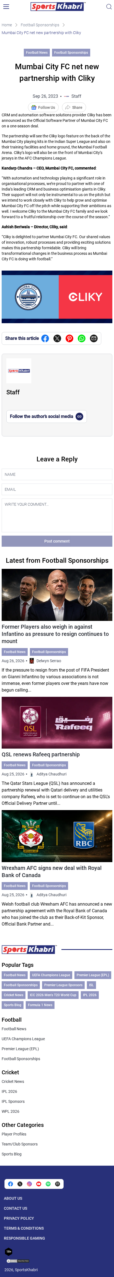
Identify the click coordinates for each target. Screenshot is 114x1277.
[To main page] (58, 6)
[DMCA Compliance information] (18, 1261)
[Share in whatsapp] (82, 338)
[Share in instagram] (29, 1183)
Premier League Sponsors (63, 985)
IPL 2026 (90, 995)
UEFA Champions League (51, 975)
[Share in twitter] (57, 338)
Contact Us (15, 1208)
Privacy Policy (19, 1218)
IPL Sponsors (13, 1101)
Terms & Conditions (24, 1228)
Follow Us (46, 107)
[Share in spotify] (48, 1183)
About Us (13, 1198)
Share (77, 107)
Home (7, 25)
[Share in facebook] (45, 338)
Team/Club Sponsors (20, 1144)
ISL (91, 985)
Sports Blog (12, 1005)
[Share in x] (19, 1183)
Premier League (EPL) (93, 975)
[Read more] (57, 631)
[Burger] (6, 6)
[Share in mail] (94, 338)
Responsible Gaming (24, 1238)
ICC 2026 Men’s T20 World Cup (53, 995)
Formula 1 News (40, 1005)
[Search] (109, 6)
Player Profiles (14, 1134)
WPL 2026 (10, 1111)
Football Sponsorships (40, 25)
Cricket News (13, 995)
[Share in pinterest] (69, 338)
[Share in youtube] (38, 1183)
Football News (37, 53)
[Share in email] (57, 1183)
